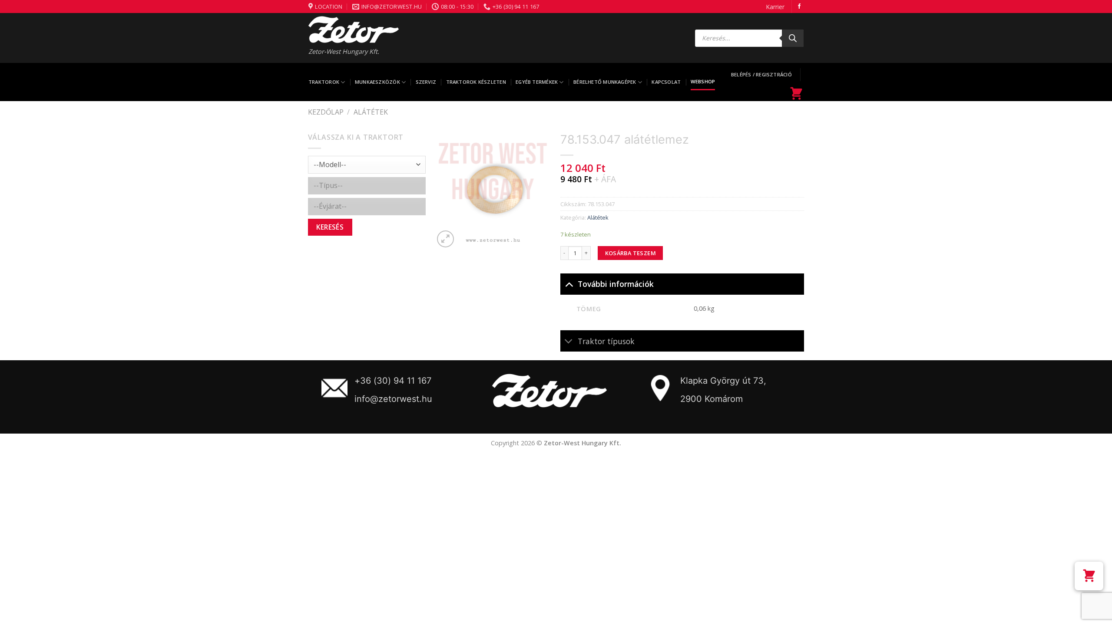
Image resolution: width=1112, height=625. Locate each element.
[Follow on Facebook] (799, 6)
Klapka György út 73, (723, 380)
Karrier (775, 7)
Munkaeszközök (377, 82)
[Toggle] (568, 283)
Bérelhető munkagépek (604, 82)
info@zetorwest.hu (393, 399)
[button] (1089, 576)
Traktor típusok (606, 341)
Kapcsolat (666, 82)
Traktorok (323, 82)
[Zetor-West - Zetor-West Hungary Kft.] (353, 29)
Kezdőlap (326, 112)
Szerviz (426, 82)
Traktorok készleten (476, 82)
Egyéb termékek (537, 82)
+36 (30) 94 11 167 (392, 380)
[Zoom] (445, 238)
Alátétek (371, 112)
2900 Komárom (711, 399)
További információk (616, 284)
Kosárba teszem (630, 253)
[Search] (793, 38)
